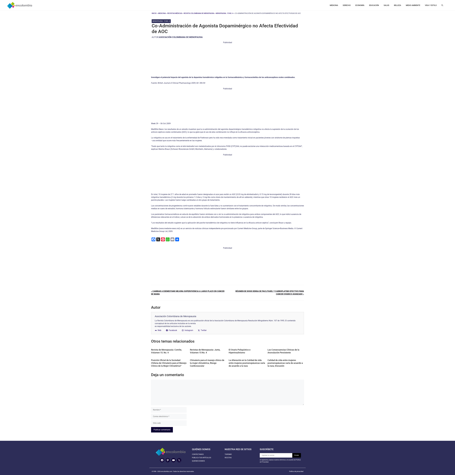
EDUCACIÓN (374, 5)
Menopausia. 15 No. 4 (224, 13)
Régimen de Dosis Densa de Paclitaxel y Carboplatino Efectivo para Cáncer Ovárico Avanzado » (269, 292)
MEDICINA (334, 5)
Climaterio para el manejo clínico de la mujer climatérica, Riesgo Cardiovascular (207, 363)
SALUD (386, 5)
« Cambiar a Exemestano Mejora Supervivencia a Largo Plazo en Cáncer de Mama (187, 292)
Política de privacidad (296, 471)
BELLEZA (397, 5)
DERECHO (347, 5)
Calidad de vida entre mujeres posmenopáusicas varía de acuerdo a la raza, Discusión (285, 363)
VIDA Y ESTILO (431, 5)
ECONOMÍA (359, 5)
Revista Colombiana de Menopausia (199, 13)
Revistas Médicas (174, 13)
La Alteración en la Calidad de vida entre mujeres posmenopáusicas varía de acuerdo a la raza (247, 363)
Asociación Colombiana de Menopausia (181, 37)
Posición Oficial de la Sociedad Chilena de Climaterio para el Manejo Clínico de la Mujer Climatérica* (169, 363)
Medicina (162, 13)
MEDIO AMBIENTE (413, 5)
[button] (442, 5)
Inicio (154, 13)
